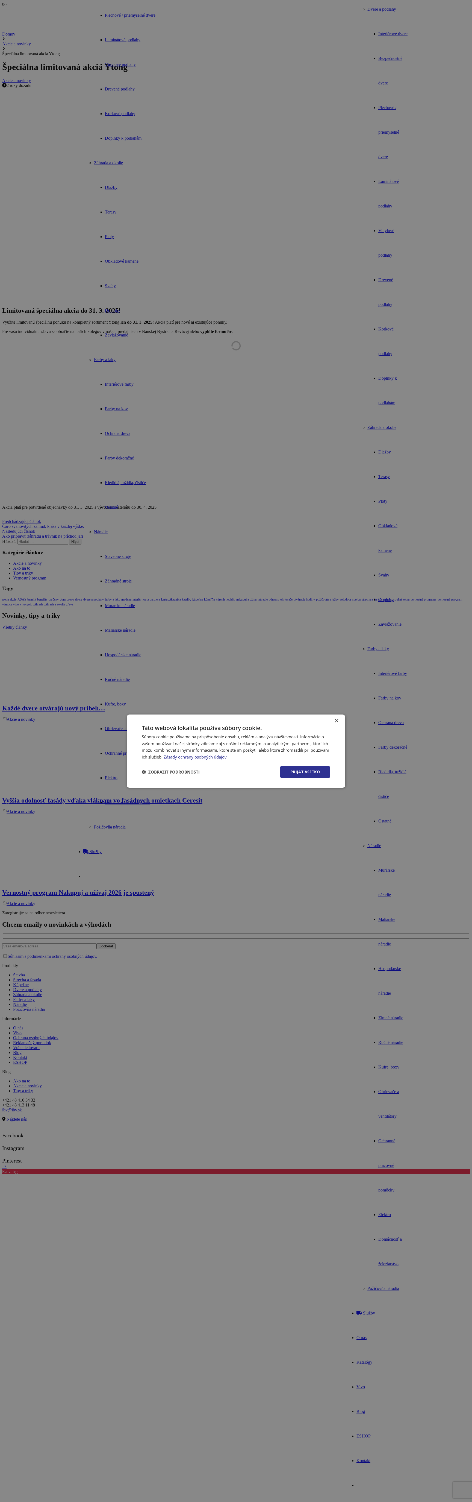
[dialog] (236, 750)
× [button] (336, 721)
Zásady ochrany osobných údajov (195, 757)
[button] (171, 772)
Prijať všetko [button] (305, 771)
